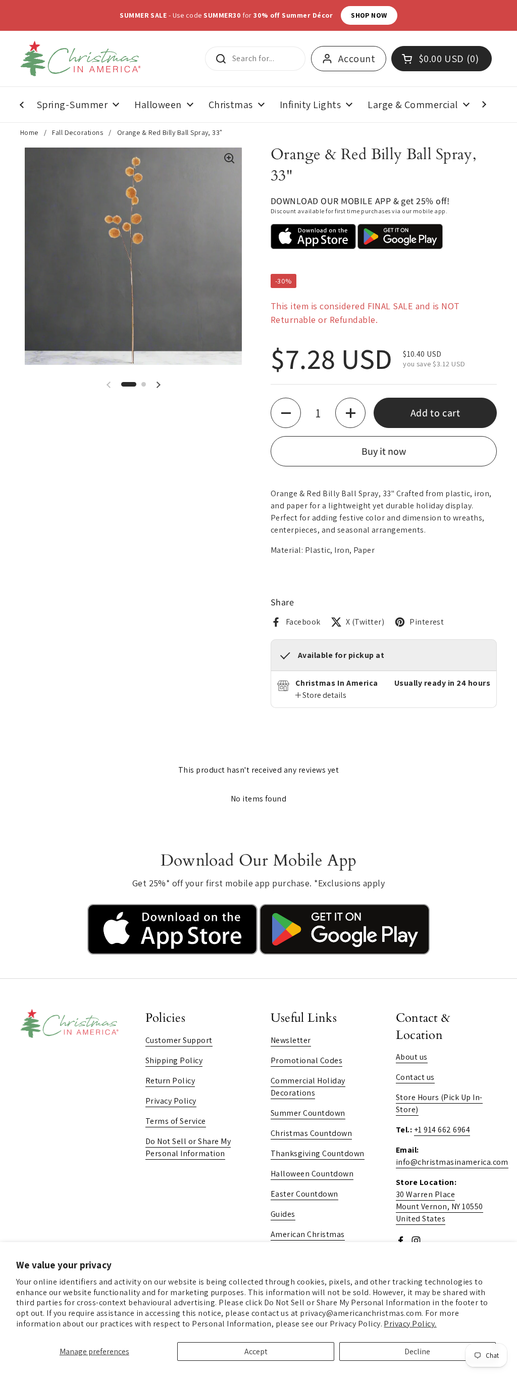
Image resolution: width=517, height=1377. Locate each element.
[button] (128, 384)
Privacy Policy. (410, 1323)
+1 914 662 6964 (442, 1129)
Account (356, 58)
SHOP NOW (369, 15)
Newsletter (291, 1040)
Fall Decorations (77, 132)
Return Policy (170, 1080)
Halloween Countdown (312, 1173)
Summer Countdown (308, 1113)
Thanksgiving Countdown (318, 1153)
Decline (417, 1351)
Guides (283, 1214)
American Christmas (308, 1234)
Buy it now (383, 451)
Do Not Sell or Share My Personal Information (188, 1147)
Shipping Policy (173, 1060)
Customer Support (179, 1040)
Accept (256, 1351)
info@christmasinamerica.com (452, 1162)
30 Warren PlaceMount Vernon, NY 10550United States (439, 1206)
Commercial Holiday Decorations (308, 1086)
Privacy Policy (170, 1101)
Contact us (415, 1077)
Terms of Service (175, 1121)
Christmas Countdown (311, 1133)
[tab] (320, 695)
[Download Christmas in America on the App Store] (173, 951)
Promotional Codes (306, 1060)
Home (29, 132)
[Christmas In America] (82, 58)
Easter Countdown (304, 1194)
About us (412, 1057)
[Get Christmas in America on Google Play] (345, 951)
